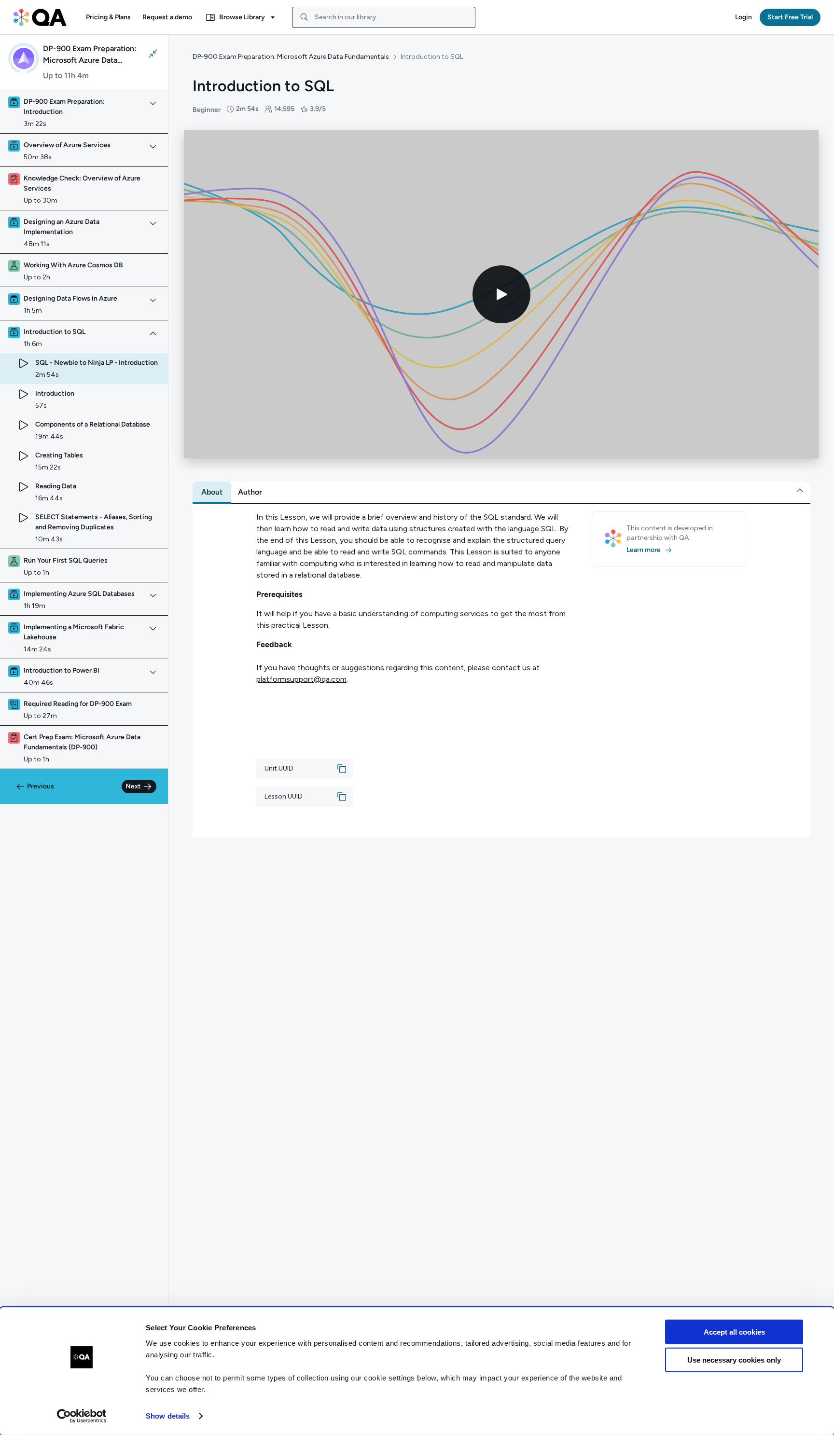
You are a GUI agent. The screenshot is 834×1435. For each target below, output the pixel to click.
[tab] (212, 492)
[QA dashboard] (40, 17)
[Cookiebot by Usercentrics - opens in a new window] (82, 1416)
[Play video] (501, 294)
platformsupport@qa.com (301, 679)
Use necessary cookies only (734, 1360)
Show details (168, 1416)
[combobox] (383, 17)
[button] (108, 17)
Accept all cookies (734, 1332)
